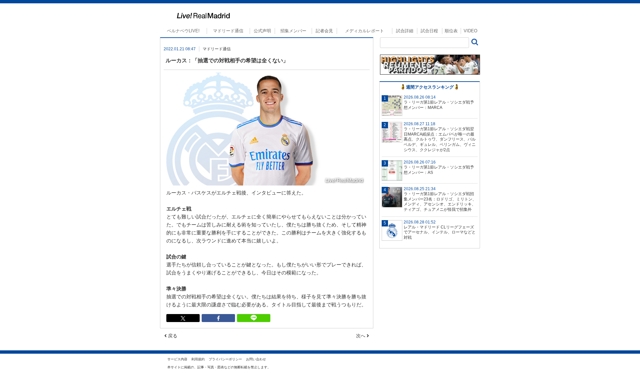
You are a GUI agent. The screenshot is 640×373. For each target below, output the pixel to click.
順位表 (451, 30)
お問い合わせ (256, 359)
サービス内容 (177, 359)
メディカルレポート (364, 30)
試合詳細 (404, 30)
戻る (172, 335)
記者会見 (324, 30)
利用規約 (198, 359)
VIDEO (470, 30)
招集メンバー (293, 30)
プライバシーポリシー (225, 359)
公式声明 (262, 30)
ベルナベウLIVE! (183, 30)
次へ (361, 335)
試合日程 (429, 30)
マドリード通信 (228, 30)
